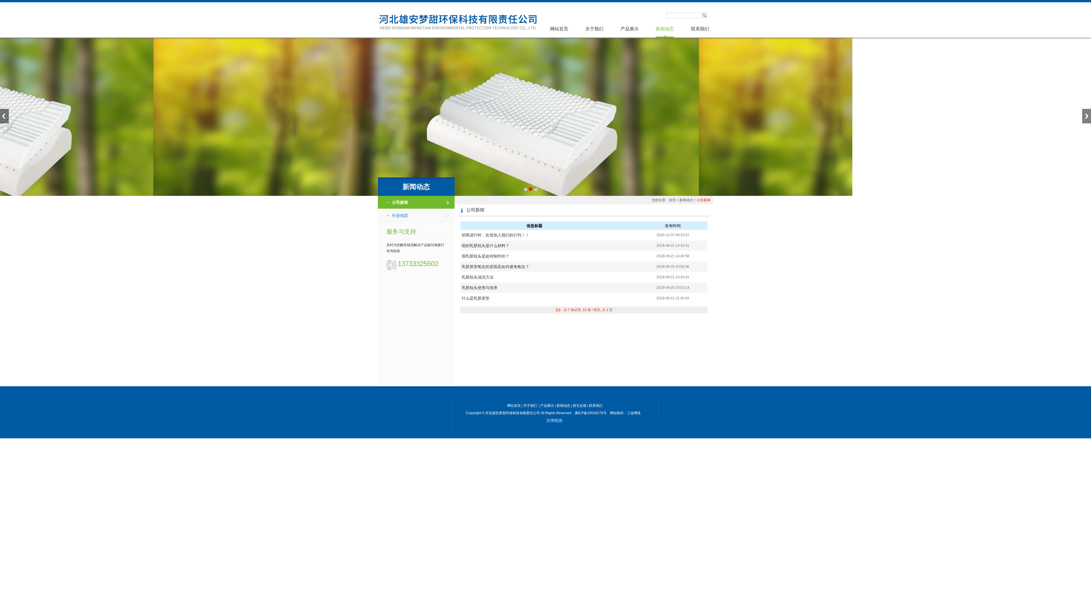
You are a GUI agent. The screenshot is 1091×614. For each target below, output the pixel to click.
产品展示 (630, 28)
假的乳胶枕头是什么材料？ (484, 245)
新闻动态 (665, 28)
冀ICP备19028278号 (591, 413)
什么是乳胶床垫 (475, 298)
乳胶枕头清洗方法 (477, 277)
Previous (4, 116)
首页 (672, 200)
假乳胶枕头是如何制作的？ (484, 256)
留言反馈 (579, 406)
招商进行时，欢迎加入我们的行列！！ (494, 235)
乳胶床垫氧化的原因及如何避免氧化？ (494, 266)
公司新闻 (400, 202)
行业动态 (400, 215)
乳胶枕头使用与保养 (478, 287)
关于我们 (594, 28)
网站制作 (617, 413)
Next (1086, 116)
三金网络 (634, 413)
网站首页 (559, 28)
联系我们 (700, 28)
